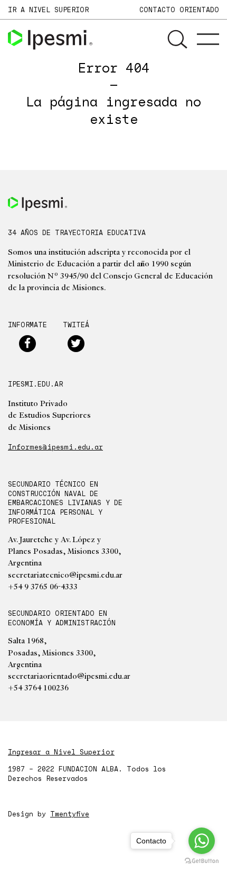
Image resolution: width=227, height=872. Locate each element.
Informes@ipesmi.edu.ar (55, 447)
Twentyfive (69, 814)
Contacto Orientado (179, 9)
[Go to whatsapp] (201, 841)
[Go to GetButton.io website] (202, 861)
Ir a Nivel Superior (48, 9)
